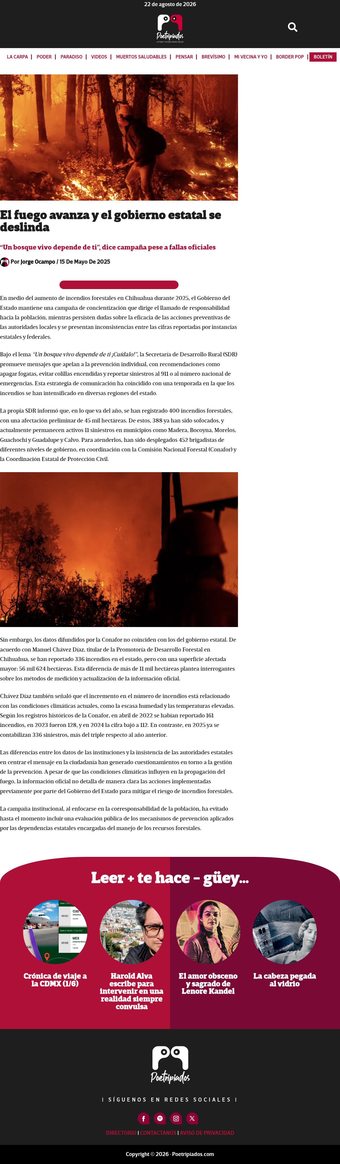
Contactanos (158, 1133)
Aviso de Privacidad (207, 1133)
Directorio (121, 1133)
